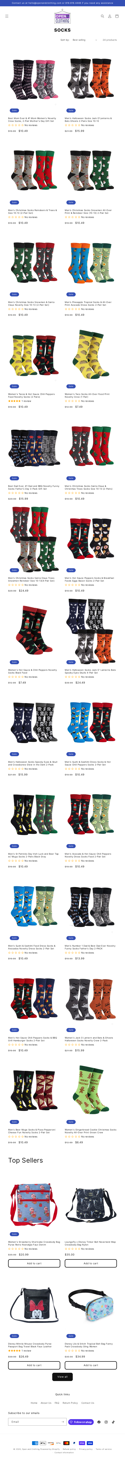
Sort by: (65, 39)
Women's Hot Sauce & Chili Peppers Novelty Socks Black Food (32, 671)
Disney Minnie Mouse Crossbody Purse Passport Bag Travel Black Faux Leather (30, 1345)
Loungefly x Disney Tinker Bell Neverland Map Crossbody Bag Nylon (90, 1243)
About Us (46, 1402)
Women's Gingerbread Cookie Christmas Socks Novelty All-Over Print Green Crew (90, 1131)
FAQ (57, 1402)
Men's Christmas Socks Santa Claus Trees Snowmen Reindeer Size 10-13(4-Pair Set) (31, 579)
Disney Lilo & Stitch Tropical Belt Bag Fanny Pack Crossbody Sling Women (89, 1345)
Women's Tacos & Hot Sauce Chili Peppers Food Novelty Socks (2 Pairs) (31, 395)
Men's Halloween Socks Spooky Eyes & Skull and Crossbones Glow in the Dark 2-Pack (32, 763)
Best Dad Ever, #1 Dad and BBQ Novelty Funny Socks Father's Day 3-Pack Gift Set (33, 487)
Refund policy (69, 1449)
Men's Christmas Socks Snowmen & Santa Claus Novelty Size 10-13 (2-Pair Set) (31, 303)
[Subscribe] (62, 1422)
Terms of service (103, 1449)
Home (34, 1402)
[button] (6, 16)
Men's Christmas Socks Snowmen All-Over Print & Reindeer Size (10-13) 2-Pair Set (88, 211)
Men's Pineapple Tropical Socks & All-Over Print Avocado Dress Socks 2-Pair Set (88, 303)
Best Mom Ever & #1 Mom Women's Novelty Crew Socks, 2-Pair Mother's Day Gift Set (32, 119)
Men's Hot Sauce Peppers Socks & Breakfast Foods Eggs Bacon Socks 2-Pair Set (89, 579)
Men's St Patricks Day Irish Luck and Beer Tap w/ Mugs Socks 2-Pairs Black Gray (33, 855)
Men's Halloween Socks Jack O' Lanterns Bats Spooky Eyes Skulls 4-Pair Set (90, 671)
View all (62, 1376)
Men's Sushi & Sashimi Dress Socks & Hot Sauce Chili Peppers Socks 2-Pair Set (88, 763)
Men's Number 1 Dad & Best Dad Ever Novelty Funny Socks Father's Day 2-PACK (90, 947)
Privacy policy (86, 1449)
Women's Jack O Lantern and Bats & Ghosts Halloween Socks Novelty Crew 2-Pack (89, 1039)
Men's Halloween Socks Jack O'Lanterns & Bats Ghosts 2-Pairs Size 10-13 (88, 119)
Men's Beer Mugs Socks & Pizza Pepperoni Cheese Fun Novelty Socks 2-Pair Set (31, 1131)
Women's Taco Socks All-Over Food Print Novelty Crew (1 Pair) (87, 395)
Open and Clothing (31, 1449)
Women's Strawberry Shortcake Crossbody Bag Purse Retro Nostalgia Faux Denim (34, 1243)
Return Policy (70, 1402)
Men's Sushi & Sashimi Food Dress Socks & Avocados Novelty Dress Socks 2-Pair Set (32, 947)
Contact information (64, 1452)
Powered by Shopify (50, 1449)
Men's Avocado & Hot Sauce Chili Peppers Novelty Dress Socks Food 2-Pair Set (88, 855)
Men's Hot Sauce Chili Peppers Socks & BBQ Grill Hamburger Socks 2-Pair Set (32, 1039)
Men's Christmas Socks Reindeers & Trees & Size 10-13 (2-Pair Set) (32, 211)
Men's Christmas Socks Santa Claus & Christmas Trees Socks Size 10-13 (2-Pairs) (88, 487)
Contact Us (87, 1402)
